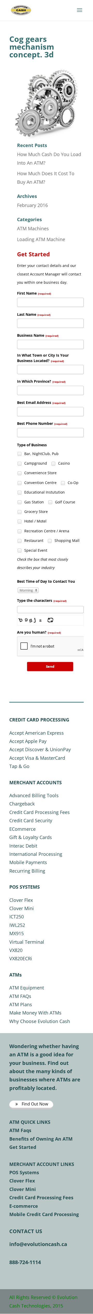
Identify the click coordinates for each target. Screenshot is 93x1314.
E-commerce (23, 1206)
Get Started (22, 1147)
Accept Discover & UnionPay (40, 749)
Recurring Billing (27, 871)
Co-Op (73, 482)
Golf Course (64, 502)
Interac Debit (23, 846)
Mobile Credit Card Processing (44, 1214)
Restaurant (33, 540)
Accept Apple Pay (28, 741)
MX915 (16, 933)
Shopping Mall (66, 540)
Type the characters (41, 600)
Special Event (35, 550)
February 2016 (32, 205)
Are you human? (39, 632)
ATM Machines (33, 228)
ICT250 (16, 916)
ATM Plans (20, 1004)
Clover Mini (21, 908)
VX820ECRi (20, 958)
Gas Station (33, 502)
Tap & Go (19, 766)
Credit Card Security (30, 820)
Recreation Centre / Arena (46, 530)
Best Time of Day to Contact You (46, 581)
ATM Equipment (26, 988)
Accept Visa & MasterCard (37, 758)
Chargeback (22, 804)
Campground (35, 463)
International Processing (35, 854)
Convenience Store (40, 472)
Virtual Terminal (26, 942)
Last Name (33, 314)
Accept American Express (36, 733)
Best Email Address (41, 402)
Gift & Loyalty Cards (30, 837)
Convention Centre (40, 482)
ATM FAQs (20, 996)
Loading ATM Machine (41, 239)
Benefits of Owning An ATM (41, 1139)
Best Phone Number (42, 423)
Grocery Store (35, 511)
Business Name (37, 335)
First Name (34, 293)
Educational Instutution (44, 492)
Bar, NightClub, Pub (41, 453)
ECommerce (22, 829)
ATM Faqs (20, 1130)
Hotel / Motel (35, 521)
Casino (63, 463)
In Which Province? (41, 381)
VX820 (15, 950)
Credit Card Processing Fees (39, 812)
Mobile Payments (28, 862)
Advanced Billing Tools (34, 795)
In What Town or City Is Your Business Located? (43, 358)
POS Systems (24, 1172)
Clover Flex (21, 900)
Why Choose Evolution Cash (39, 1021)
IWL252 (17, 925)
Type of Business (32, 444)
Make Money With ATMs (35, 1013)
